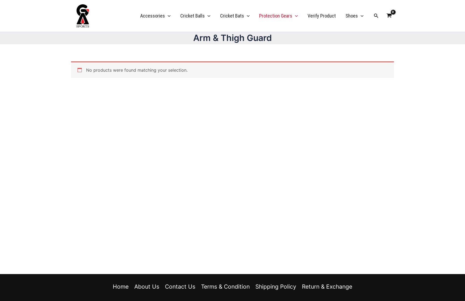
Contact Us (180, 286)
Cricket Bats (232, 16)
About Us (146, 286)
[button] (168, 16)
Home (121, 286)
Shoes (352, 16)
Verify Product (322, 16)
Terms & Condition (225, 286)
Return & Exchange (327, 286)
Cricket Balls (192, 16)
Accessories (152, 16)
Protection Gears (275, 16)
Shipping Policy (275, 286)
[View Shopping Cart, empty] (389, 15)
